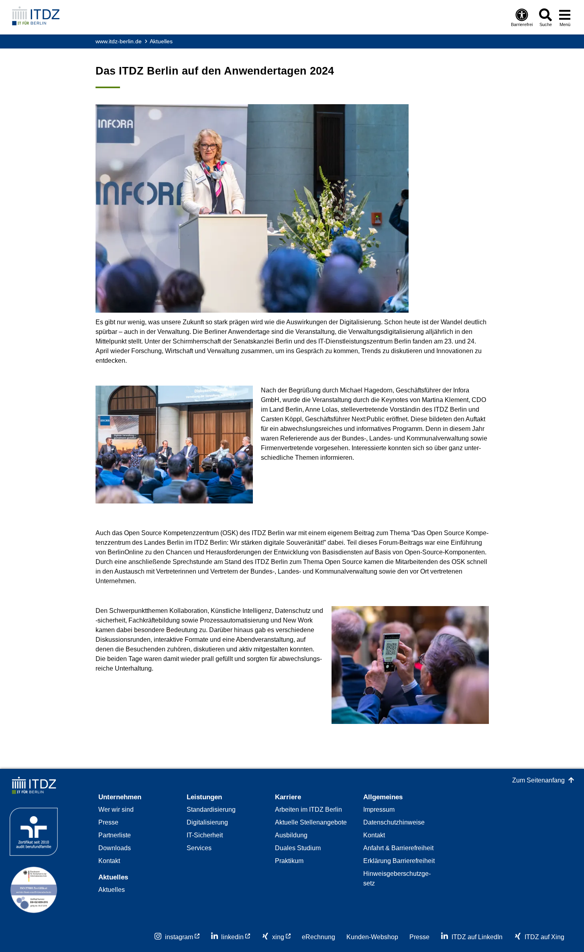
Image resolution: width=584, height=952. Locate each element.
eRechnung (318, 937)
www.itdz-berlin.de (119, 41)
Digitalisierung (207, 822)
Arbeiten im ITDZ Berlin (308, 809)
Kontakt (109, 860)
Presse (108, 822)
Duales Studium (298, 848)
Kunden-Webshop (372, 937)
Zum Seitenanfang (538, 780)
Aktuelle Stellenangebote (311, 822)
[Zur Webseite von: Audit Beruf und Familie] (34, 837)
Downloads (114, 848)
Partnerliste (114, 835)
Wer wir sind (116, 809)
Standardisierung (211, 809)
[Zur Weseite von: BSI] (34, 895)
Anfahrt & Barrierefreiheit (398, 848)
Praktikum (289, 860)
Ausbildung (291, 835)
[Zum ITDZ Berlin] (34, 791)
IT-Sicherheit (205, 835)
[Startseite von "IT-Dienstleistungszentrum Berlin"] (35, 16)
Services (199, 848)
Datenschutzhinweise (394, 822)
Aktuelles (161, 41)
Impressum (379, 809)
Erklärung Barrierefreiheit (399, 860)
